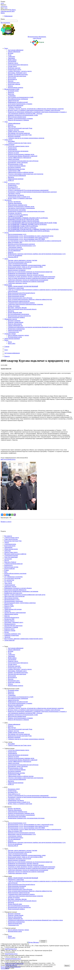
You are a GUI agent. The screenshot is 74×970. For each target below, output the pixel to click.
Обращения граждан (10, 319)
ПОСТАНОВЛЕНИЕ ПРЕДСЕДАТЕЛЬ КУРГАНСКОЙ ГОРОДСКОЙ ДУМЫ (32, 223)
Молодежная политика (11, 598)
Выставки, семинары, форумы (17, 307)
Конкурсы (11, 94)
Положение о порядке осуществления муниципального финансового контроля (32, 192)
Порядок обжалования (15, 203)
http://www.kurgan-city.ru (8, 459)
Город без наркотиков (11, 557)
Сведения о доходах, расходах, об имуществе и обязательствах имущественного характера (36, 108)
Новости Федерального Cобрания (18, 120)
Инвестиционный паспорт (16, 296)
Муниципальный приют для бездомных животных (20, 603)
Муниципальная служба (11, 89)
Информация (8, 16)
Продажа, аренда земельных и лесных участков (22, 260)
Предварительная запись (15, 249)
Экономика (11, 58)
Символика (11, 56)
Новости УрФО (9, 606)
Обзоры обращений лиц (15, 325)
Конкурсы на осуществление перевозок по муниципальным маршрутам (30, 271)
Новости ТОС (8, 604)
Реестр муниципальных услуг (17, 234)
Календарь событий (14, 84)
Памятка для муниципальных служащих (20, 118)
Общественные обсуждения (12, 609)
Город (6, 48)
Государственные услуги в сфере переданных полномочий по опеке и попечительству (34, 240)
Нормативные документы (16, 195)
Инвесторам (8, 285)
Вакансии (11, 92)
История (10, 53)
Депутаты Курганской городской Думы (20, 128)
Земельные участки (10, 586)
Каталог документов (14, 201)
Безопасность (8, 565)
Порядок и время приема (15, 322)
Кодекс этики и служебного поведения (20, 198)
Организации (12, 61)
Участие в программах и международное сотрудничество (25, 174)
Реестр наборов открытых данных (18, 335)
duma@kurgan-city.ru (11, 954)
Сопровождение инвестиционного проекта (21, 302)
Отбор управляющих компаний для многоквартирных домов (27, 265)
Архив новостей (9, 640)
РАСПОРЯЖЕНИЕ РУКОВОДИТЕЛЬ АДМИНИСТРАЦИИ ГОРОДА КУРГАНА (33, 229)
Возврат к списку (6, 521)
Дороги (6, 542)
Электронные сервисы (15, 247)
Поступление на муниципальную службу (20, 97)
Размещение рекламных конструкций (19, 268)
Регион (6, 632)
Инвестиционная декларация (17, 294)
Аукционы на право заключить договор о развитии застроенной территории (31, 276)
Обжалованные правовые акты (17, 205)
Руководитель (12, 185)
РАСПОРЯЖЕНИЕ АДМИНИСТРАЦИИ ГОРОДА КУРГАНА (27, 224)
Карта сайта (11, 343)
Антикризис (8, 559)
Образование (8, 547)
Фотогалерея (12, 77)
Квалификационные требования (18, 99)
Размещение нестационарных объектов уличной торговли (26, 275)
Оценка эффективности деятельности (19, 157)
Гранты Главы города (11, 552)
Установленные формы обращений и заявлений (22, 156)
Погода (6, 560)
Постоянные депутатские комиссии (19, 133)
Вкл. (10, 9)
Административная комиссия (13, 563)
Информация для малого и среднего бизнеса (18, 588)
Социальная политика (11, 555)
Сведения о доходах (14, 193)
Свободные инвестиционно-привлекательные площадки (25, 304)
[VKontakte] (2, 515)
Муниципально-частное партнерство (19, 315)
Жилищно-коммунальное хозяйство (15, 554)
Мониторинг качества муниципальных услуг (22, 245)
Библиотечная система (11, 567)
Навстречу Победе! (10, 562)
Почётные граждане (14, 68)
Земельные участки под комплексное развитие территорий (26, 281)
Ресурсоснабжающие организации (18, 314)
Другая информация (14, 250)
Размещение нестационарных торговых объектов (23, 273)
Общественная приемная (15, 179)
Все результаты (5, 22)
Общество (7, 611)
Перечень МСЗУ (13, 257)
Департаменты (12, 149)
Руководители (12, 148)
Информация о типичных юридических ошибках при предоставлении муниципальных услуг (37, 254)
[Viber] (15, 515)
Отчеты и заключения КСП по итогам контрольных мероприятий (28, 190)
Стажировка (12, 95)
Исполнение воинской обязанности (15, 589)
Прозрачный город (13, 82)
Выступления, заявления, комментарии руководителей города (23, 638)
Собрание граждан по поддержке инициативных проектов (26, 138)
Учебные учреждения (14, 107)
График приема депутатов (16, 131)
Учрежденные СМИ (14, 170)
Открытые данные (10, 333)
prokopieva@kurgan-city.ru (13, 958)
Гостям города (12, 66)
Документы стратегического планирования (21, 208)
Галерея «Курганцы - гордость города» (20, 71)
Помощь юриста (9, 620)
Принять (67, 965)
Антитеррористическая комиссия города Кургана (23, 161)
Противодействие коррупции (17, 76)
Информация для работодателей (18, 102)
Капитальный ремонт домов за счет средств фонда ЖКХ (25, 267)
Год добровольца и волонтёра (13, 576)
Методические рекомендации (17, 117)
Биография (11, 141)
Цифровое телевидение (11, 635)
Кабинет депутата (13, 130)
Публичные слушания (11, 627)
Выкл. (14, 9)
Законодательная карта (15, 330)
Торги (6, 258)
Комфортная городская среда (13, 593)
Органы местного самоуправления (15, 612)
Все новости (8, 536)
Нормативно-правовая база (16, 329)
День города (8, 583)
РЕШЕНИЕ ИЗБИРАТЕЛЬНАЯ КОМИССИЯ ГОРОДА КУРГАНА (29, 231)
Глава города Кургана (11, 539)
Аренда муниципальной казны (17, 263)
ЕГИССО (11, 180)
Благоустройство (9, 568)
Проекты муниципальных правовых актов (21, 154)
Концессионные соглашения (16, 270)
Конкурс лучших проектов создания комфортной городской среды (24, 594)
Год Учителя (8, 581)
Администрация (9, 144)
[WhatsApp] (12, 515)
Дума (6, 121)
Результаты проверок (14, 167)
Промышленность (9, 624)
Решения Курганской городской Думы (20, 135)
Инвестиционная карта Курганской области (21, 293)
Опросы (10, 86)
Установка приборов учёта (12, 633)
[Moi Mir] (7, 515)
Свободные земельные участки (17, 283)
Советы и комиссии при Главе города (19, 143)
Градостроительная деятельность (18, 64)
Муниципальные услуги (11, 599)
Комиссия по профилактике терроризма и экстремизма (21, 591)
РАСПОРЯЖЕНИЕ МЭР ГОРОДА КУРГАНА (22, 227)
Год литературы (9, 580)
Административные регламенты (18, 214)
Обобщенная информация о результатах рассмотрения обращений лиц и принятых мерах (35, 327)
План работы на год (14, 188)
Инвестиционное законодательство (19, 301)
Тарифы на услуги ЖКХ (15, 216)
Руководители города (14, 69)
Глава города (8, 139)
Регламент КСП (13, 187)
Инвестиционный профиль (16, 317)
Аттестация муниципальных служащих (20, 104)
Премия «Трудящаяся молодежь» (18, 74)
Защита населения (13, 159)
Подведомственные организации (18, 151)
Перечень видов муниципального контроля (21, 244)
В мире (6, 570)
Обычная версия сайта (8, 11)
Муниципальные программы (17, 210)
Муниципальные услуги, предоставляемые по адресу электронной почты (30, 236)
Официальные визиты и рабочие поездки (20, 172)
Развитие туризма (9, 630)
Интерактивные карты (15, 337)
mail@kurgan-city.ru (11, 949)
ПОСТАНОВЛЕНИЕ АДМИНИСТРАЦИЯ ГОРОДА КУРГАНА (28, 218)
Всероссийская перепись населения (15, 573)
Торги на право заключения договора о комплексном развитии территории (31, 278)
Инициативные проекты (15, 87)
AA (2, 6)
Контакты (11, 177)
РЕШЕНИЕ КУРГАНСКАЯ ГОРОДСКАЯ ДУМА (23, 219)
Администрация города (11, 537)
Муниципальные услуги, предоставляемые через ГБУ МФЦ (26, 239)
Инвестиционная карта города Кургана (20, 298)
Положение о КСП (14, 183)
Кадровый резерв (13, 90)
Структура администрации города (18, 146)
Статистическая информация (17, 175)
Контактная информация (15, 105)
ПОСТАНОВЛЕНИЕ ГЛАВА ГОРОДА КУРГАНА (23, 221)
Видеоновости (12, 79)
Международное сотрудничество (14, 596)
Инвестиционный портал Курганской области (22, 309)
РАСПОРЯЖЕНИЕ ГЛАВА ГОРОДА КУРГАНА (23, 226)
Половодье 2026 (9, 619)
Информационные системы (16, 169)
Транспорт (7, 550)
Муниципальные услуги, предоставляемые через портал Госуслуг (28, 237)
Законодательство (13, 100)
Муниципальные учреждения (13, 601)
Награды (10, 81)
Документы (7, 200)
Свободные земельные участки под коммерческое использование (28, 280)
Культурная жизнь (9, 545)
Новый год (7, 607)
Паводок (7, 616)
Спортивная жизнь (10, 544)
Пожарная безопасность (11, 617)
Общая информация (14, 51)
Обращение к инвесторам (16, 288)
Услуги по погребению (15, 255)
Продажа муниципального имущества (19, 262)
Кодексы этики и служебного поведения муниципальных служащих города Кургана (34, 110)
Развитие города (13, 63)
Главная (6, 346)
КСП (5, 182)
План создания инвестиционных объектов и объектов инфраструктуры (30, 299)
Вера (5, 572)
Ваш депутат (12, 126)
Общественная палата (11, 549)
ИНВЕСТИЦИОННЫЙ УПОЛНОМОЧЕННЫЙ (23, 286)
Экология (7, 637)
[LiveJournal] (10, 515)
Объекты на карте (13, 152)
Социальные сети (13, 332)
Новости (10, 125)
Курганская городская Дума (12, 541)
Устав (9, 55)
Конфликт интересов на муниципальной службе (23, 115)
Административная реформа (17, 165)
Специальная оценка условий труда (19, 196)
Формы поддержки (14, 306)
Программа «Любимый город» (17, 73)
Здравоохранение (9, 585)
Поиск (6, 340)
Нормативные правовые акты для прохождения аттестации (26, 211)
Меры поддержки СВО (15, 242)
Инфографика (12, 60)
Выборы (6, 575)
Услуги (6, 232)
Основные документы (15, 213)
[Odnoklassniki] (5, 515)
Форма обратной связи (15, 312)
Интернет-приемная (14, 136)
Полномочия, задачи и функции (18, 162)
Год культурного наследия (12, 578)
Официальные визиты (11, 614)
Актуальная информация (15, 50)
